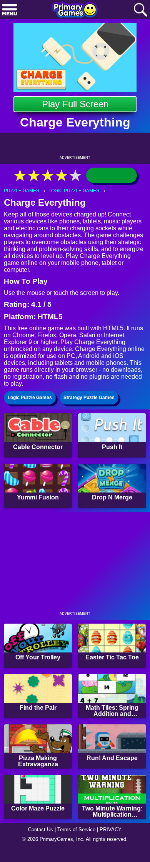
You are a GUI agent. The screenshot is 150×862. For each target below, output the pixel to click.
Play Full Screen (75, 104)
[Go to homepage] (75, 10)
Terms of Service (77, 841)
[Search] (140, 10)
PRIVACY (113, 841)
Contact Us (38, 841)
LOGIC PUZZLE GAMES (77, 191)
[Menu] (10, 10)
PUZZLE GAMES (22, 191)
